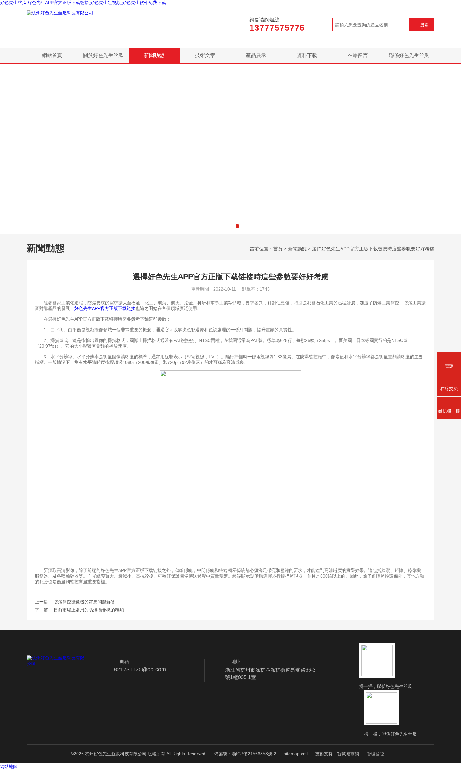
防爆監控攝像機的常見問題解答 (84, 601)
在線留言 (358, 55)
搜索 (424, 24)
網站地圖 (9, 766)
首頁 (278, 248)
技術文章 (205, 55)
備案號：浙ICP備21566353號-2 (245, 753)
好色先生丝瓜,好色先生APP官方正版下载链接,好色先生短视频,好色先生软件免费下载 (83, 2)
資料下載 (307, 55)
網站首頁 (52, 55)
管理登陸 (375, 753)
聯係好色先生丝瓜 (409, 55)
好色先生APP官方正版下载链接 (104, 308)
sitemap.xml (296, 753)
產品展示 (256, 55)
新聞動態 (154, 55)
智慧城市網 (348, 753)
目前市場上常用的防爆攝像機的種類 (89, 609)
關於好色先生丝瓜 (103, 55)
